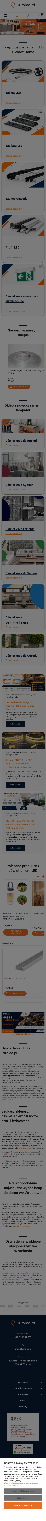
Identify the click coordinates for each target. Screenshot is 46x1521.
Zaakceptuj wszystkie (23, 1505)
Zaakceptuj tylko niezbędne (23, 1491)
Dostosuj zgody (23, 1497)
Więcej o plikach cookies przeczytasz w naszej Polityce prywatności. (21, 1484)
